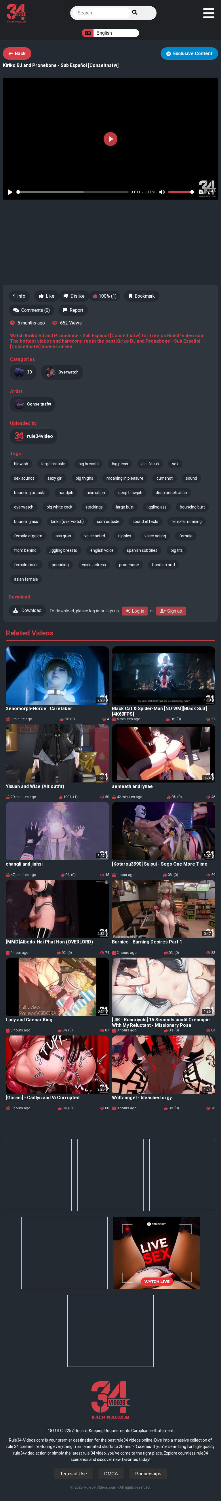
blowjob (21, 463)
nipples (124, 536)
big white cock (59, 507)
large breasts (53, 463)
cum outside (108, 521)
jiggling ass (157, 507)
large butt (125, 507)
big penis (120, 463)
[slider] (72, 192)
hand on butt (163, 564)
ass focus (150, 463)
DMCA (111, 1473)
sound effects (145, 521)
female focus (26, 564)
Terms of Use (73, 1473)
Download (30, 610)
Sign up (174, 611)
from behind (25, 550)
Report (76, 310)
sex (175, 463)
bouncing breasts (29, 492)
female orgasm (28, 536)
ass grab (63, 536)
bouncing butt (192, 507)
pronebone (129, 564)
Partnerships (148, 1473)
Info (21, 296)
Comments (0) (35, 310)
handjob (66, 492)
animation (96, 492)
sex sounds (24, 478)
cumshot (165, 478)
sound (191, 478)
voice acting (155, 536)
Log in (138, 611)
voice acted (94, 536)
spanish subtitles (142, 550)
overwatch (23, 507)
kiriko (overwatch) (67, 521)
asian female (26, 579)
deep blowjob (130, 492)
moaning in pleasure (124, 478)
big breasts (89, 463)
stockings (94, 507)
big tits (177, 550)
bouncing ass (26, 521)
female (186, 536)
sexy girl (55, 478)
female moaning (187, 521)
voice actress (94, 564)
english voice (102, 550)
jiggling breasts (63, 550)
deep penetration (171, 492)
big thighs (84, 478)
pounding (60, 564)
